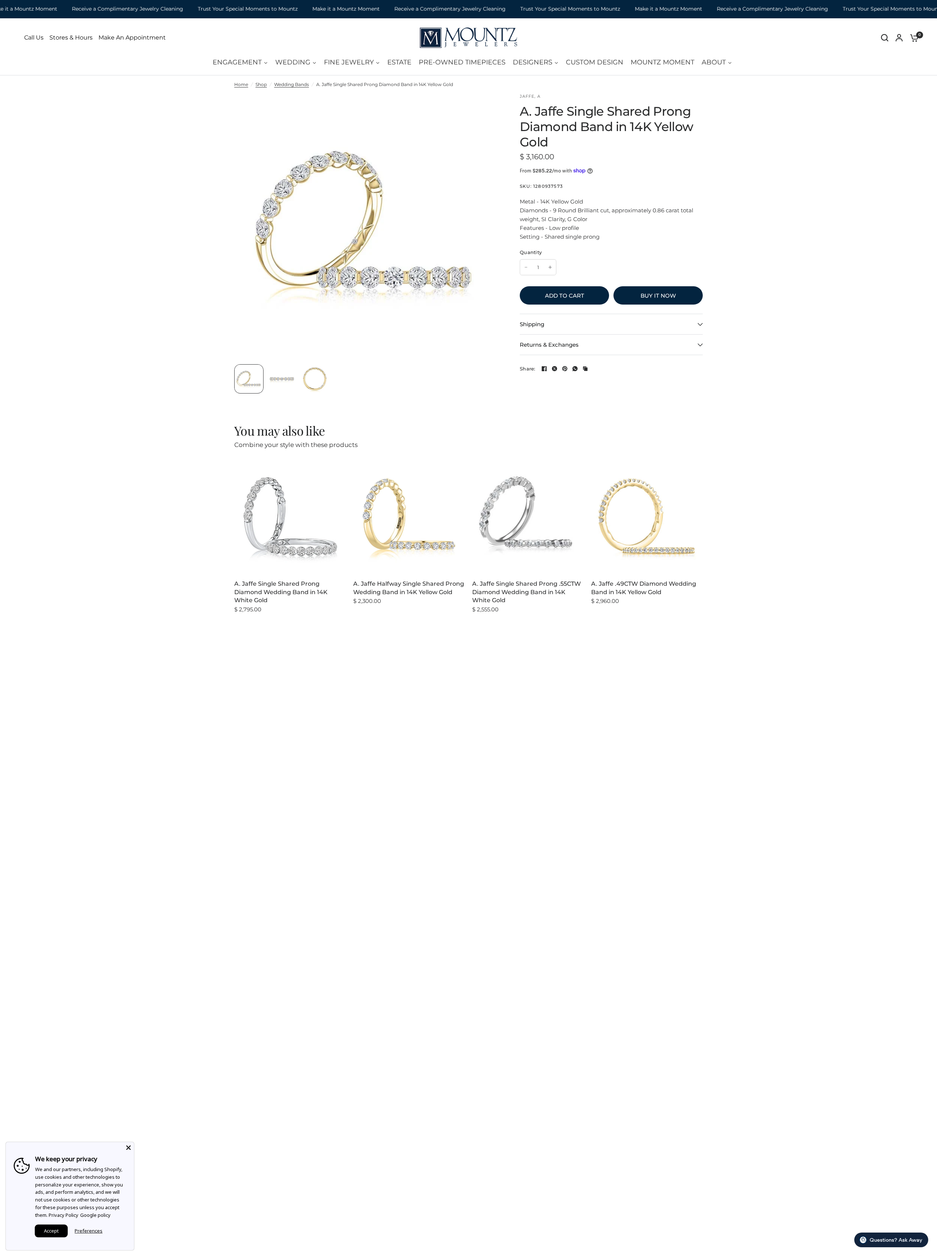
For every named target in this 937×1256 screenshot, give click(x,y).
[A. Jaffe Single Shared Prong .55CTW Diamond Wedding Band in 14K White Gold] (528, 517)
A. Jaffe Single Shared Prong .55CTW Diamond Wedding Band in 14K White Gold (526, 592)
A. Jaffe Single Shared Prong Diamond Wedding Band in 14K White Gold (281, 592)
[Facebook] (544, 368)
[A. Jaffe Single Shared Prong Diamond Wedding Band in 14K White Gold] (290, 517)
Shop (261, 84)
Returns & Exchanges (549, 344)
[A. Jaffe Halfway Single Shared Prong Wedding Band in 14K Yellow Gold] (409, 517)
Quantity (531, 252)
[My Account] (899, 37)
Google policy (95, 1215)
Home (241, 84)
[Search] (884, 37)
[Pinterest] (564, 368)
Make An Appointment (132, 38)
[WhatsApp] (575, 368)
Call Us (34, 38)
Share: (527, 368)
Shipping (532, 324)
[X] (554, 368)
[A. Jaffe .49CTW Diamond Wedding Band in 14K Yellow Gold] (647, 517)
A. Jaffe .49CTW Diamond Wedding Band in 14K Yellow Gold (643, 587)
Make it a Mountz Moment (317, 9)
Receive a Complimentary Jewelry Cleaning (99, 9)
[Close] (128, 1147)
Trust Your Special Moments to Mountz (219, 9)
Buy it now (658, 295)
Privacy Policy (63, 1215)
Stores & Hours (71, 38)
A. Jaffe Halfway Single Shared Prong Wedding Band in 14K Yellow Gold (408, 587)
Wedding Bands (291, 84)
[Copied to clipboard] (585, 368)
